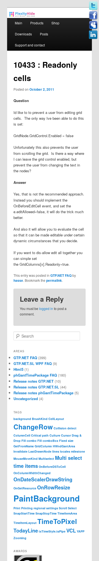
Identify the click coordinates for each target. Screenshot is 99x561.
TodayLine (25, 530)
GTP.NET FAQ (61, 275)
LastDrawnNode (39, 451)
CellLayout (56, 419)
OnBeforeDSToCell (52, 467)
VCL (71, 530)
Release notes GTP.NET (33, 381)
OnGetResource (24, 488)
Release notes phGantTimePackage (43, 392)
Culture (55, 435)
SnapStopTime (46, 513)
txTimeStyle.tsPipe (52, 531)
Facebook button (93, 15)
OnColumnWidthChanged (32, 473)
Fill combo (29, 441)
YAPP (80, 531)
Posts (44, 34)
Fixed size (66, 441)
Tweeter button (93, 5)
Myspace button (93, 25)
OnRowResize (53, 487)
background (22, 419)
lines (55, 451)
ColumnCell (21, 435)
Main (18, 22)
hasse (18, 280)
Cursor (66, 435)
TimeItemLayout (25, 523)
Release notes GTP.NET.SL (36, 387)
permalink (54, 280)
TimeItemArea (67, 513)
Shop (55, 22)
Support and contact (30, 45)
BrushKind (40, 419)
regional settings (46, 508)
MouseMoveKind (25, 458)
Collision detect (65, 428)
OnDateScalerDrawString (42, 479)
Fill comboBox (47, 441)
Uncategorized (25, 398)
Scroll (63, 508)
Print (16, 508)
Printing (27, 508)
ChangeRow (33, 426)
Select (72, 508)
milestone (78, 451)
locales (65, 451)
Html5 (18, 369)
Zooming (19, 538)
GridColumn (43, 446)
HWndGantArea (64, 446)
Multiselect (46, 458)
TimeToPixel (57, 521)
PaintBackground (46, 498)
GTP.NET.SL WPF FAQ (32, 363)
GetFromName (23, 446)
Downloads (23, 34)
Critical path (40, 435)
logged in (46, 308)
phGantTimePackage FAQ (35, 375)
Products (36, 22)
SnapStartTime (24, 513)
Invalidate (20, 451)
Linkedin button (93, 34)
